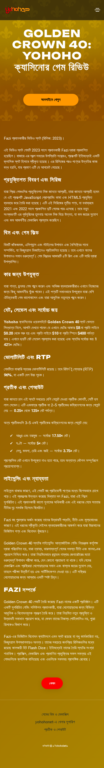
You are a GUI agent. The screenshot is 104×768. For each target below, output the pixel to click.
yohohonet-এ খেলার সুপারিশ (55, 722)
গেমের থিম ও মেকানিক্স (55, 714)
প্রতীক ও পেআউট (55, 729)
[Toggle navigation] (97, 10)
